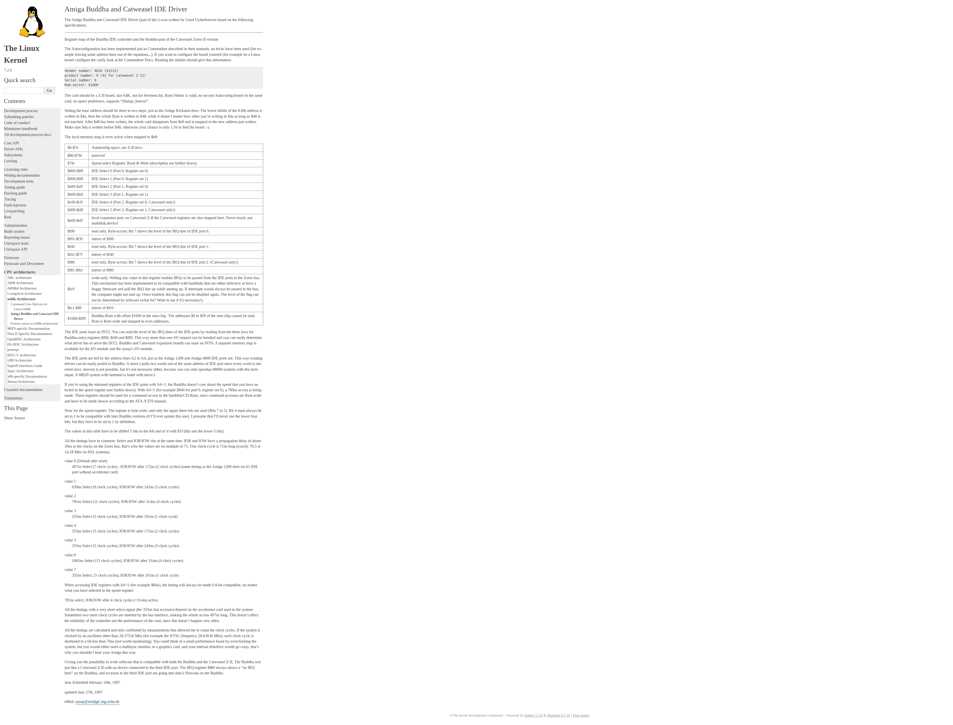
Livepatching (14, 211)
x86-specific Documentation (27, 376)
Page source (581, 715)
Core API (11, 143)
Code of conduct (17, 123)
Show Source (14, 418)
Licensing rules (16, 169)
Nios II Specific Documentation (29, 334)
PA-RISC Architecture (23, 344)
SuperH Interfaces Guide (24, 366)
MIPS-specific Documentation (28, 328)
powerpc (13, 350)
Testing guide (14, 187)
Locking (10, 161)
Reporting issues (17, 237)
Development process (21, 111)
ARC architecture (19, 278)
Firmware (11, 258)
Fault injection (15, 205)
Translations (13, 398)
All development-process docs (27, 134)
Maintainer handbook (20, 129)
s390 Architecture (19, 360)
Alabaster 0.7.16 (558, 715)
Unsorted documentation (23, 390)
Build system (14, 231)
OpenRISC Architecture (24, 339)
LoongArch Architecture (24, 294)
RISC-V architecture (21, 355)
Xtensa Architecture (21, 382)
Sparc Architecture (20, 371)
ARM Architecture (20, 283)
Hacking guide (15, 193)
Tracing (10, 199)
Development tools (19, 181)
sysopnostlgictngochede (97, 701)
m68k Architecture (21, 299)
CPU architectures (19, 272)
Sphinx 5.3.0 (533, 715)
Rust (7, 217)
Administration (15, 225)
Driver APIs (13, 149)
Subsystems (13, 155)
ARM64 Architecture (22, 288)
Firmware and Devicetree (24, 264)
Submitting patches (19, 117)
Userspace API (15, 249)
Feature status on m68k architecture (34, 323)
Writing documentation (22, 175)
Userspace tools (16, 243)
